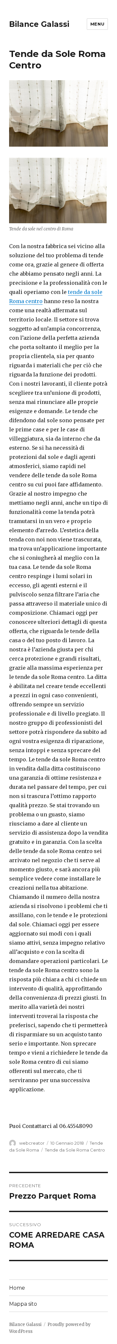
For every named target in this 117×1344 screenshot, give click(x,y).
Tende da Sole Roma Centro (75, 1150)
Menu (97, 24)
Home (17, 1288)
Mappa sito (23, 1304)
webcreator (32, 1143)
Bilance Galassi (39, 24)
